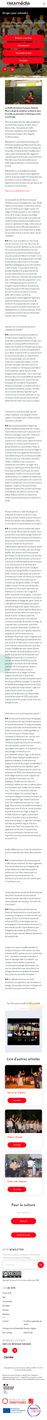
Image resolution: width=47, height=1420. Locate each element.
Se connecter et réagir (23, 53)
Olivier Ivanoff (19, 18)
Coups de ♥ (7, 1293)
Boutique (6, 1314)
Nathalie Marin (7, 18)
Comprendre (7, 1301)
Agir (4, 1297)
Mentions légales (30, 1328)
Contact (6, 1321)
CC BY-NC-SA (39, 1368)
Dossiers (6, 1310)
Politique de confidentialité (13, 1328)
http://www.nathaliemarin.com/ (17, 191)
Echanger (6, 1305)
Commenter (23, 60)
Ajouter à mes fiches (24, 38)
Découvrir (23, 1221)
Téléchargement (23, 45)
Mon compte (7, 1332)
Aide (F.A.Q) (28, 1332)
